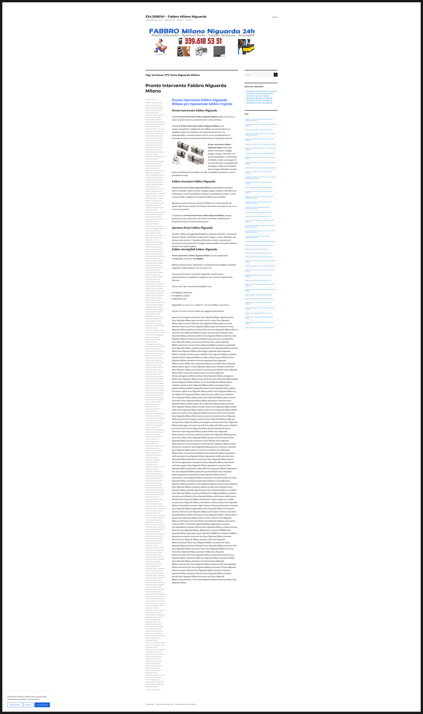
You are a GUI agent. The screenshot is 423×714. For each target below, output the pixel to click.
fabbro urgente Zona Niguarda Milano (154, 311)
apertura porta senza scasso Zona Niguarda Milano (153, 112)
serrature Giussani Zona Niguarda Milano (155, 571)
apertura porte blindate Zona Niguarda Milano (154, 126)
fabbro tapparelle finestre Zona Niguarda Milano (154, 307)
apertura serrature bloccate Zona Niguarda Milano (154, 136)
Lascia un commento (153, 690)
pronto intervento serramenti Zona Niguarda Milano (154, 390)
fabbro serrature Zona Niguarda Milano (154, 295)
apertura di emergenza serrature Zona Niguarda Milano (154, 108)
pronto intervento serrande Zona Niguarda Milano (154, 395)
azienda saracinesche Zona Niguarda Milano (153, 168)
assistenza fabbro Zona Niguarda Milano (259, 153)
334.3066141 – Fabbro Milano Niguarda (175, 16)
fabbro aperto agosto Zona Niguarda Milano (153, 249)
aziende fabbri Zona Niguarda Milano (154, 173)
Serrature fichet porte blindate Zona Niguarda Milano (153, 566)
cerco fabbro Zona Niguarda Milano (258, 216)
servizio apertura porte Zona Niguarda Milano (154, 619)
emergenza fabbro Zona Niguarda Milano (260, 241)
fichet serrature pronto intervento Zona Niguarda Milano (154, 325)
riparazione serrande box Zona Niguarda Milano (152, 441)
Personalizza (15, 705)
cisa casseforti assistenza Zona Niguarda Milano (154, 207)
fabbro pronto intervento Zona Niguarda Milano (154, 284)
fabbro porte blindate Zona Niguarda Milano (154, 274)
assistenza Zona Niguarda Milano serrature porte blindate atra (154, 163)
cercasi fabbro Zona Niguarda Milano (154, 200)
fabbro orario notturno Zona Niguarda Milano (154, 270)
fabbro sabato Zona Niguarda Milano (258, 295)
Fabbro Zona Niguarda (153, 102)
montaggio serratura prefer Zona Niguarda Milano (152, 339)
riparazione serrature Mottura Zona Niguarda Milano (153, 455)
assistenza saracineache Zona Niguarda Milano (259, 157)
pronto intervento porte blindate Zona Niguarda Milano (154, 379)
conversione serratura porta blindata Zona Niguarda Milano (155, 214)
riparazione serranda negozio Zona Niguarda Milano (153, 436)
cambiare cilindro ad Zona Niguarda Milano (258, 192)
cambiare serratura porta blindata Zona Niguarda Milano (154, 182)
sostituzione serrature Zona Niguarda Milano (154, 682)
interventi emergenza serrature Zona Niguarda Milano (154, 330)
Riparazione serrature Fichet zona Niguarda (261, 91)
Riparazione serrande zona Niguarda (259, 103)
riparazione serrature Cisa (154, 446)
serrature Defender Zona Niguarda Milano (155, 550)
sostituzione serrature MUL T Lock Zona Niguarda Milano (154, 677)
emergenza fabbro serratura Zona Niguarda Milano (154, 226)
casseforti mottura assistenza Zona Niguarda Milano (155, 196)
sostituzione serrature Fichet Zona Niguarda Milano (153, 670)
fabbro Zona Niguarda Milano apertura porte (259, 317)
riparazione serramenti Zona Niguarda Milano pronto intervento (154, 429)
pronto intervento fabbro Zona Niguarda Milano (154, 369)
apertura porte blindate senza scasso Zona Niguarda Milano (155, 122)
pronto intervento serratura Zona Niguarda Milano (154, 399)
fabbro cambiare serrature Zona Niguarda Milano (154, 254)
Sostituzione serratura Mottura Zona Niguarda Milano (153, 661)
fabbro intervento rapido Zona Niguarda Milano (154, 265)
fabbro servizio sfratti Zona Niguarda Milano (153, 300)
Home (275, 17)
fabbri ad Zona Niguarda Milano (256, 249)
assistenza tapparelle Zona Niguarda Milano (258, 172)
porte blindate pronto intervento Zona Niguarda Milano (154, 351)
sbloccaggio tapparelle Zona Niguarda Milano (259, 323)
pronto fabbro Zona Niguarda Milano (154, 360)
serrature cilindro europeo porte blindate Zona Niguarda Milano (154, 541)
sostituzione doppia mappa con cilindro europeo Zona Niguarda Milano (155, 645)
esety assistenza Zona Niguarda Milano (259, 245)
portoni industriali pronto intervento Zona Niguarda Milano (154, 355)
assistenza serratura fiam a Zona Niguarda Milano (260, 163)
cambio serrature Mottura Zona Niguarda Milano (154, 191)
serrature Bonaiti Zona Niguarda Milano (155, 536)
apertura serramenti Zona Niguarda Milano (154, 131)
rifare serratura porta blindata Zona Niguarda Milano (153, 404)
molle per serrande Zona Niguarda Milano (155, 335)
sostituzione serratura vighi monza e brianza (153, 666)
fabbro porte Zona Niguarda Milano (154, 279)
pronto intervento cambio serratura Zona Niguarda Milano (154, 365)
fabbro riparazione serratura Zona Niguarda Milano (154, 288)
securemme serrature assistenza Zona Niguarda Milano (154, 499)
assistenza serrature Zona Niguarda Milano (260, 168)
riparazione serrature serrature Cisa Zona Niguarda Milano (152, 462)
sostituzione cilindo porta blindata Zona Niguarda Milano (155, 638)
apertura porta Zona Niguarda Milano (154, 117)
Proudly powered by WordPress (186, 704)
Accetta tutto (42, 705)
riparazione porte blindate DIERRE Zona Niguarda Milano (154, 425)
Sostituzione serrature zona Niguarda (259, 100)
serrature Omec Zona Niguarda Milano (155, 591)
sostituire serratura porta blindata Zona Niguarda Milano (154, 633)
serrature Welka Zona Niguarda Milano (155, 612)
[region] (28, 701)
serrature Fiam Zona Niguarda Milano (155, 561)
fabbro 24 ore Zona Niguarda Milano (258, 253)
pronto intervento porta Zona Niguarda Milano (154, 374)
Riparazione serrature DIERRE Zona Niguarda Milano (153, 450)
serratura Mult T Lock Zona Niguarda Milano (155, 517)
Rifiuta (29, 705)
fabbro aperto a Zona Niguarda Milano (154, 244)
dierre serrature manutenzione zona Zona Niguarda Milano (154, 219)
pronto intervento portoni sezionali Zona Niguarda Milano (154, 386)
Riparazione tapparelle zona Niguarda (259, 98)
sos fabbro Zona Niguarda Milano (153, 624)
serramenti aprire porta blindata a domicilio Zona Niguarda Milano (154, 506)
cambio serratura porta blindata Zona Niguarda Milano (154, 186)
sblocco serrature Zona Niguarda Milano (154, 494)
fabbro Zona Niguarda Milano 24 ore (258, 313)
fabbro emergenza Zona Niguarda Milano (260, 266)
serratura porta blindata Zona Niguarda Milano (154, 522)
